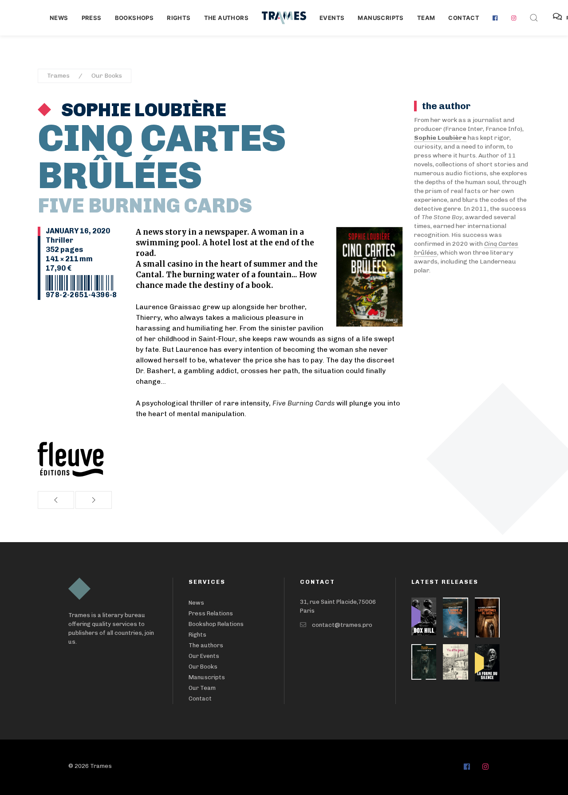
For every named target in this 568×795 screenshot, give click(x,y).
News (59, 17)
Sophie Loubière (142, 110)
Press (92, 17)
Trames (58, 75)
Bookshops (134, 17)
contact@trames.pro (342, 625)
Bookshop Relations (216, 624)
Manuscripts (380, 17)
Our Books (106, 75)
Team (426, 17)
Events (332, 17)
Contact (463, 17)
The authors (226, 17)
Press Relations (211, 613)
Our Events (204, 656)
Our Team (202, 688)
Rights (178, 17)
